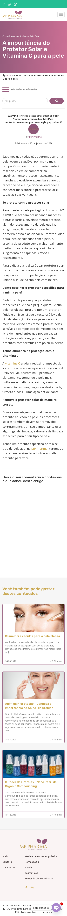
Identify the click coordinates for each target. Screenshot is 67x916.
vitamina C (12, 363)
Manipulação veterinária (39, 878)
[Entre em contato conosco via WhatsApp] (16, 4)
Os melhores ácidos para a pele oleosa (32, 636)
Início (8, 75)
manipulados (22, 36)
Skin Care (35, 36)
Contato (7, 861)
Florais (28, 867)
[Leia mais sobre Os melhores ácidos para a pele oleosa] (33, 617)
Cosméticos (8, 36)
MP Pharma (35, 136)
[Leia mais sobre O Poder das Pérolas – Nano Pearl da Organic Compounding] (33, 763)
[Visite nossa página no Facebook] (4, 4)
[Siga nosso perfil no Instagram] (9, 4)
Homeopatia (32, 861)
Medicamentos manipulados (41, 856)
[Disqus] (33, 527)
